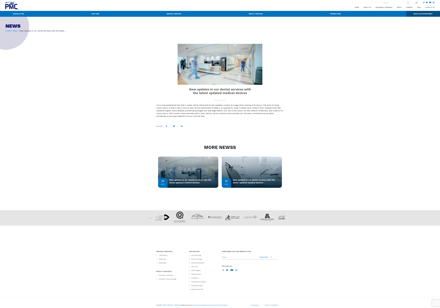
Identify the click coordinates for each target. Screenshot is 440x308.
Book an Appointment (423, 14)
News (15, 31)
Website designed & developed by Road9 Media (211, 305)
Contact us (430, 7)
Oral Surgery (196, 270)
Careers (409, 7)
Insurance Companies (384, 7)
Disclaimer (255, 305)
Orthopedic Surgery (198, 282)
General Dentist (197, 289)
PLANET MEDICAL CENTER (170, 305)
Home (357, 7)
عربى (416, 2)
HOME (8, 31)
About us (367, 7)
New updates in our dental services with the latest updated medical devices (190, 181)
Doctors (95, 14)
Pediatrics (195, 278)
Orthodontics (196, 274)
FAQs (419, 7)
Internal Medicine (197, 263)
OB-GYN (194, 267)
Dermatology (196, 255)
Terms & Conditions (271, 305)
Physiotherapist (197, 285)
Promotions (335, 14)
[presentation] (289, 218)
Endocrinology (196, 259)
